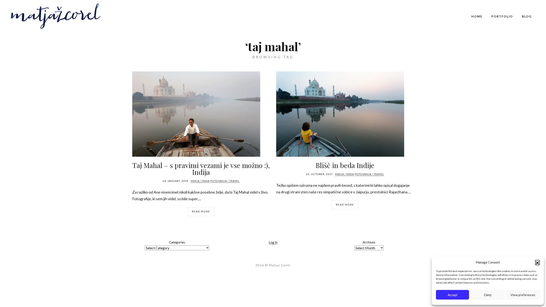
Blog (527, 16)
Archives (369, 242)
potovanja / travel (225, 180)
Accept (452, 295)
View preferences (523, 295)
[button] (537, 262)
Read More (201, 211)
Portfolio (502, 16)
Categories (177, 242)
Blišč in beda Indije (345, 165)
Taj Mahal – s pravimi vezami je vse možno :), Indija (201, 169)
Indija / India (200, 180)
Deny (488, 295)
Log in (273, 242)
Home (476, 16)
